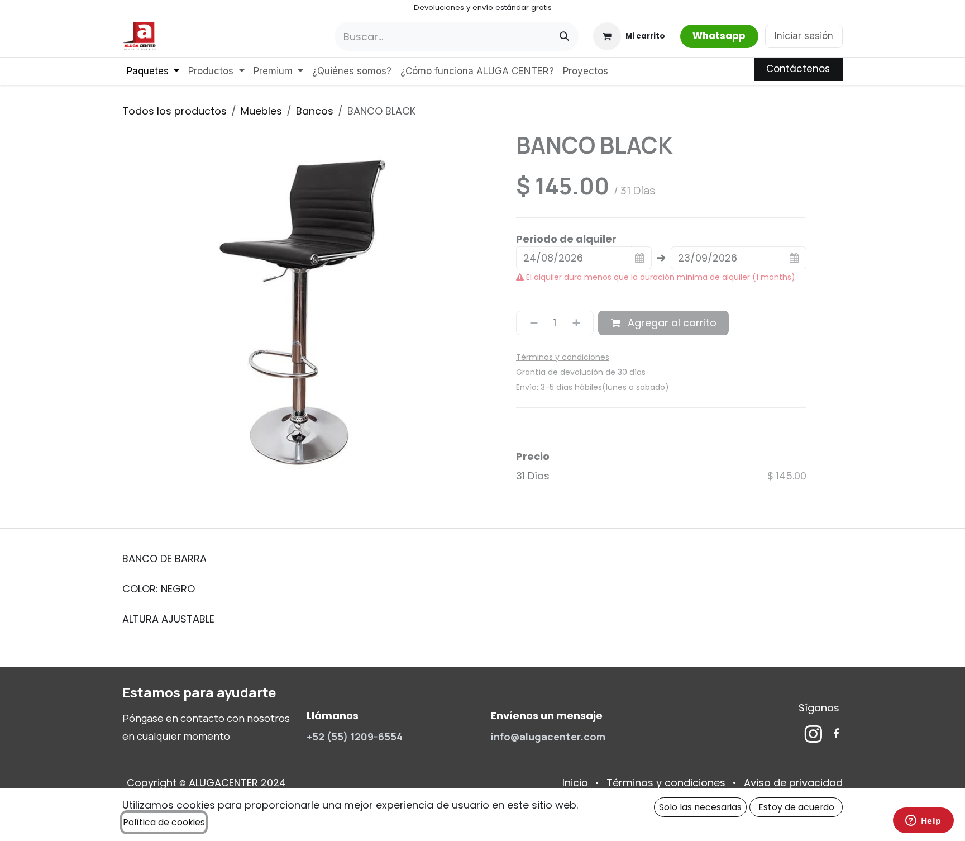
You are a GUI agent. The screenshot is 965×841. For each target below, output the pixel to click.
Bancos (314, 111)
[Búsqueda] (564, 36)
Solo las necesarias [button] (700, 807)
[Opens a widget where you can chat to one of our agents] (923, 821)
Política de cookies (164, 822)
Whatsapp (719, 35)
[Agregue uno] (580, 322)
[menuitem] (153, 71)
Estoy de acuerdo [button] (796, 807)
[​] (813, 733)
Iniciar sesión (804, 35)
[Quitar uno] (530, 322)
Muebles (261, 111)
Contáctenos (798, 68)
